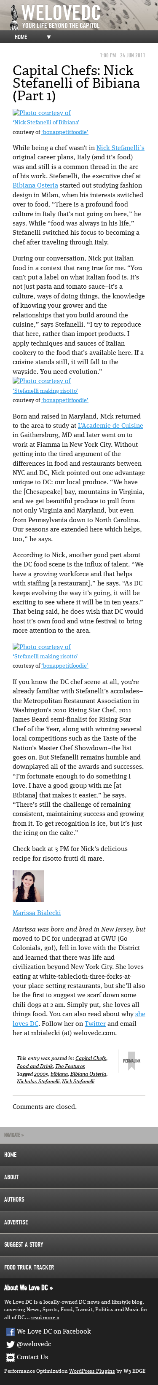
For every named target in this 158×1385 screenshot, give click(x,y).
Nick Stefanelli (78, 1081)
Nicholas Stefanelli (38, 1081)
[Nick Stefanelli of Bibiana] (42, 113)
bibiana (59, 1074)
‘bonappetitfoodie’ (64, 132)
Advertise (16, 1222)
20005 (41, 1074)
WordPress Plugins (92, 1371)
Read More (43, 1318)
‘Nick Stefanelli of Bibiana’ (46, 123)
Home (21, 37)
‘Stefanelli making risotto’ (45, 391)
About (11, 1177)
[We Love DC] (83, 17)
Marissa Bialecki (37, 913)
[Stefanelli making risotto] (42, 381)
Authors (14, 1199)
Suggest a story (23, 1244)
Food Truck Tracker (29, 1267)
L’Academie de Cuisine (110, 426)
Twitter (95, 1024)
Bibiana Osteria (35, 186)
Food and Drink (35, 1066)
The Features (70, 1066)
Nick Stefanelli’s (120, 148)
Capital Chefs (90, 1058)
